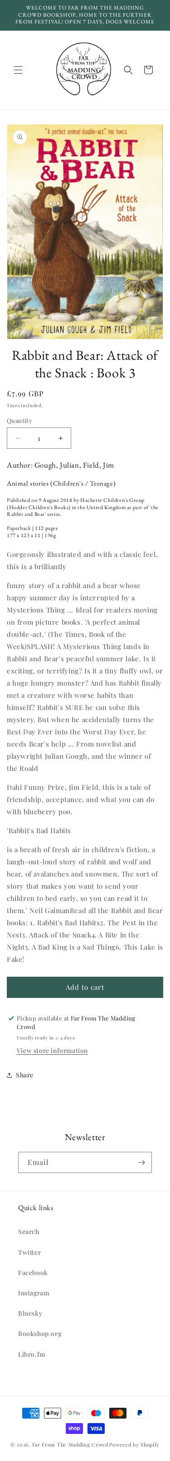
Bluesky (30, 1313)
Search (28, 1231)
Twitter (29, 1252)
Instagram (33, 1293)
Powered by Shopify (134, 1444)
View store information (52, 1050)
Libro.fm (31, 1354)
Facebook (33, 1272)
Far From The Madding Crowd (70, 1444)
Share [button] (25, 1075)
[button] (18, 70)
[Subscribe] (141, 1162)
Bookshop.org (39, 1333)
